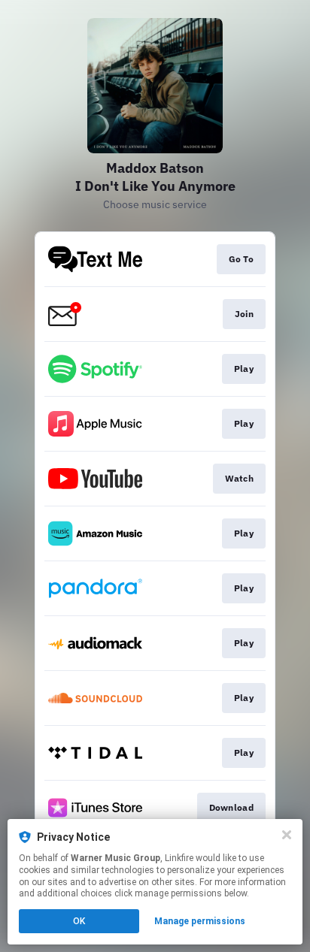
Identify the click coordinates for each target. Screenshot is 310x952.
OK (79, 921)
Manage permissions (199, 921)
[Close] (287, 835)
